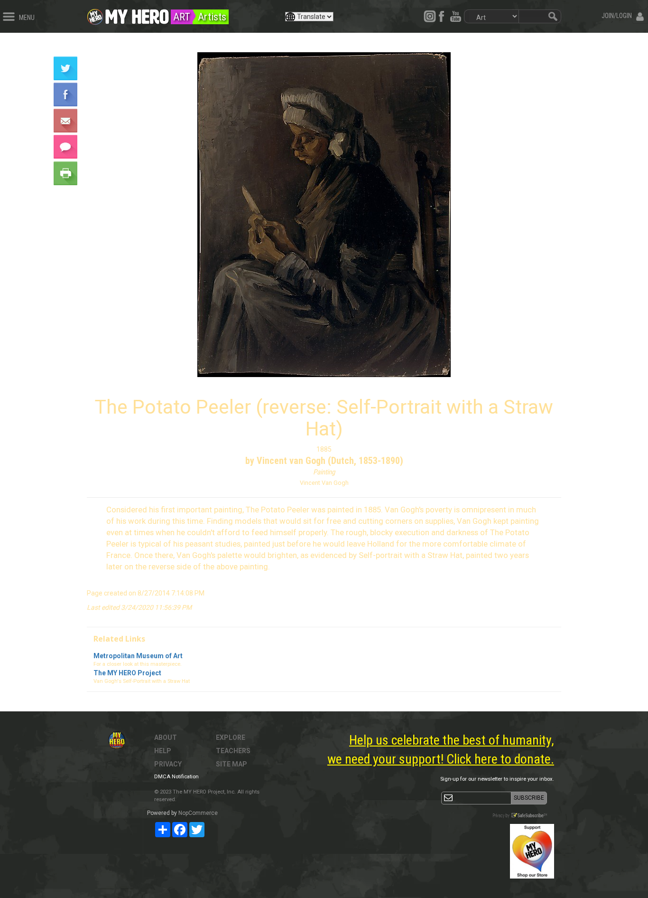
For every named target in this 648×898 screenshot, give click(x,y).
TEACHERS (233, 751)
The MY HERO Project (127, 673)
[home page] (137, 14)
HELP (162, 751)
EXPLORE (230, 737)
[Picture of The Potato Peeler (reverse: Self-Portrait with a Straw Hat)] (324, 214)
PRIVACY (168, 764)
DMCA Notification (176, 777)
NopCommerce (198, 813)
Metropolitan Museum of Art (138, 656)
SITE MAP (231, 764)
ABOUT (165, 737)
